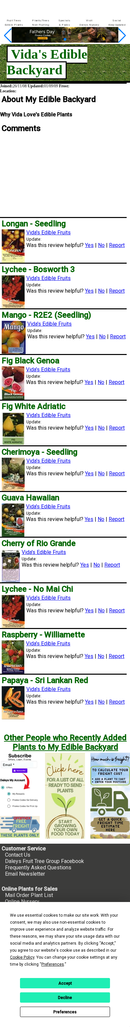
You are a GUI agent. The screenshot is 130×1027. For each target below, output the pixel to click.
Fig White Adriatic (34, 406)
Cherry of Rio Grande (39, 543)
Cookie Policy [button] (22, 957)
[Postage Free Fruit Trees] (20, 827)
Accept (65, 983)
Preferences (65, 1012)
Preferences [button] (52, 964)
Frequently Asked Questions (38, 867)
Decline (65, 997)
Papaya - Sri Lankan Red (45, 680)
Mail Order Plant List (29, 895)
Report (117, 245)
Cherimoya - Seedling (39, 452)
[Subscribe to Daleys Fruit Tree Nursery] (20, 782)
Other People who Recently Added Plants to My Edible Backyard (65, 742)
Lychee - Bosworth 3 (38, 269)
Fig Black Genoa (30, 360)
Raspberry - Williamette (43, 634)
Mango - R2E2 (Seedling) (46, 315)
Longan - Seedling (34, 223)
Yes (89, 245)
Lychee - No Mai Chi (37, 589)
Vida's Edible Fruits (48, 232)
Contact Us (17, 855)
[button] (54, 39)
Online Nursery (22, 901)
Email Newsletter (25, 874)
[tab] (13, 23)
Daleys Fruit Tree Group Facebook (44, 861)
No (101, 245)
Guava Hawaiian (30, 497)
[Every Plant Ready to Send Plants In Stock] (65, 796)
